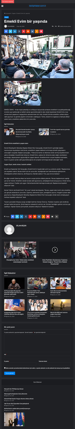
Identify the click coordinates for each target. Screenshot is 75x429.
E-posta (7, 361)
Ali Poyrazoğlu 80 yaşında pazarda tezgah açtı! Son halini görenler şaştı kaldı (13, 292)
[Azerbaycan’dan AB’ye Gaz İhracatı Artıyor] (14, 419)
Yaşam (14, 13)
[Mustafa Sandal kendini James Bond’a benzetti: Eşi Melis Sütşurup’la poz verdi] (9, 131)
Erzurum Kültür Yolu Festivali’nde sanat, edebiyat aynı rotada (36, 292)
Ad (5, 354)
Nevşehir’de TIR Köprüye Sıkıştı (13, 389)
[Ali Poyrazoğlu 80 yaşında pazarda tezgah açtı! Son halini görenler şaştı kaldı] (14, 283)
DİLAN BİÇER (11, 26)
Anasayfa (8, 13)
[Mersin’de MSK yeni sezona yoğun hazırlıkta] (60, 305)
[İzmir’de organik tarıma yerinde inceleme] (44, 131)
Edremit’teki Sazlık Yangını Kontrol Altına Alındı (18, 398)
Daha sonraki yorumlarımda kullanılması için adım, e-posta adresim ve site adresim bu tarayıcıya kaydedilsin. (38, 368)
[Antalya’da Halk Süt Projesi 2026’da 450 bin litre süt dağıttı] (14, 305)
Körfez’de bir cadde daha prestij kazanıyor (17, 408)
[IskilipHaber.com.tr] (37, 6)
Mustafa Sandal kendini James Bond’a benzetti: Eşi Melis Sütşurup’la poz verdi (25, 132)
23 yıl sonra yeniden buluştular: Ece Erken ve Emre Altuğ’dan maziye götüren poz (37, 314)
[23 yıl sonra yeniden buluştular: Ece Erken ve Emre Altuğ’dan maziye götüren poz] (37, 305)
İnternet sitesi (43, 361)
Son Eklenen (37, 382)
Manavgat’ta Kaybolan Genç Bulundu (15, 394)
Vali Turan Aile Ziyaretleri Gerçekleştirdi (16, 403)
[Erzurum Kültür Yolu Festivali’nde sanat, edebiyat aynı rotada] (37, 283)
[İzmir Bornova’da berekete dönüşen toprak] (60, 283)
